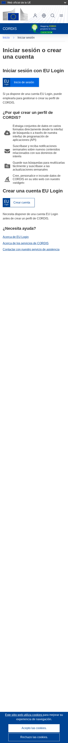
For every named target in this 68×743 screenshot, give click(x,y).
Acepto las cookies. (34, 728)
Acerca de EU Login (16, 236)
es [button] (44, 16)
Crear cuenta (16, 202)
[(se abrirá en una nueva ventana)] (15, 14)
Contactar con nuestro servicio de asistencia (31, 249)
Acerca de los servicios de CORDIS (26, 243)
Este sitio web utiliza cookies (24, 714)
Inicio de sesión (20, 82)
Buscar (53, 16)
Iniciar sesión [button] (35, 16)
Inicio (6, 37)
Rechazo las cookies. (34, 737)
